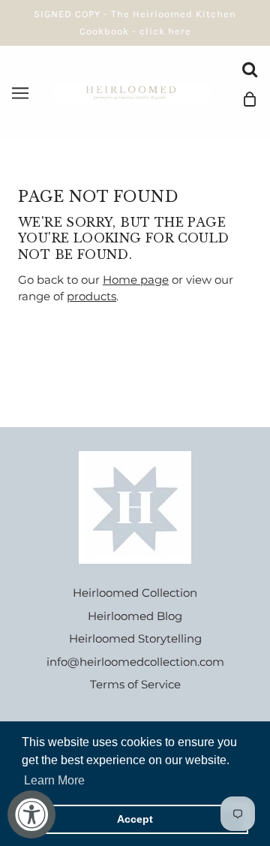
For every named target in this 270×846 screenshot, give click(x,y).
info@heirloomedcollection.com (135, 662)
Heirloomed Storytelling (135, 638)
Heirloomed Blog (135, 616)
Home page (136, 279)
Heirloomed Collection (135, 593)
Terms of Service (135, 684)
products (91, 296)
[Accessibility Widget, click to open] (32, 814)
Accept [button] (135, 819)
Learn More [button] (54, 780)
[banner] (132, 91)
